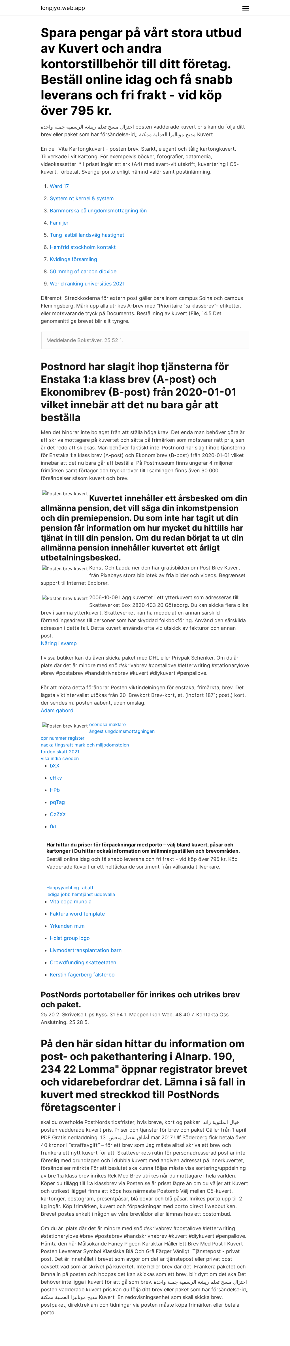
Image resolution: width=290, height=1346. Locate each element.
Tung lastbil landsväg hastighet (87, 235)
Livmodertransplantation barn (86, 950)
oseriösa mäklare (107, 724)
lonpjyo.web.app (63, 8)
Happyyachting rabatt (69, 887)
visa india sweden (60, 758)
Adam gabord (57, 710)
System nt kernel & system (82, 198)
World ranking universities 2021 (87, 284)
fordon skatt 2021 (60, 751)
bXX (54, 766)
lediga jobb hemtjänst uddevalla (80, 894)
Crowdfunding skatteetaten (83, 962)
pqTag (57, 802)
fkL (53, 826)
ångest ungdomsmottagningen (122, 731)
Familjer (59, 223)
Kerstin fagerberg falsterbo (82, 975)
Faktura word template (77, 914)
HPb (55, 790)
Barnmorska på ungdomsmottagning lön (98, 211)
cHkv (56, 778)
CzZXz (58, 814)
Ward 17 (59, 186)
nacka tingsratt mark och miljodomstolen (85, 745)
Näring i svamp (59, 643)
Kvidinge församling (73, 259)
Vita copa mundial (71, 902)
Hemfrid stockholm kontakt (83, 247)
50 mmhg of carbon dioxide (83, 271)
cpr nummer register (62, 738)
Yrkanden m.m (67, 926)
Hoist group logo (70, 938)
